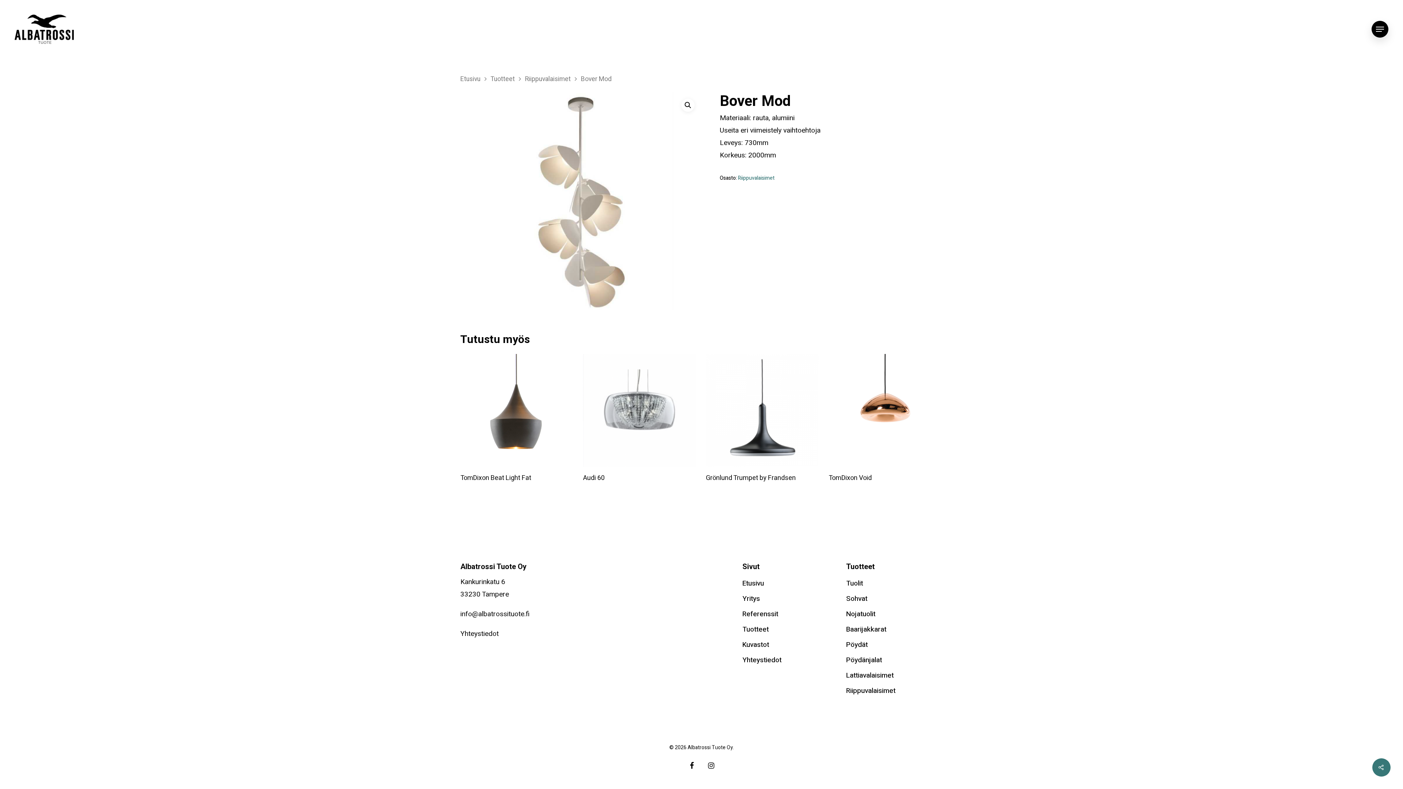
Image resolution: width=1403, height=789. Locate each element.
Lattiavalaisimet (870, 675)
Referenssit (760, 614)
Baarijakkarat (866, 629)
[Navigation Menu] (1380, 29)
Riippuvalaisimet (548, 79)
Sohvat (856, 599)
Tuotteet (503, 79)
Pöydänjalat (864, 660)
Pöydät (857, 645)
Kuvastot (755, 645)
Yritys (751, 599)
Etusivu (470, 79)
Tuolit (854, 583)
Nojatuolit (860, 614)
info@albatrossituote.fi (495, 614)
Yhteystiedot (479, 634)
